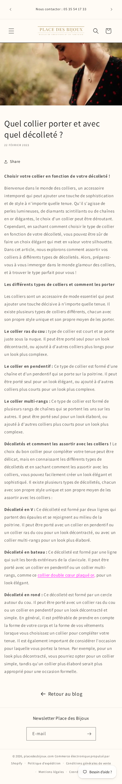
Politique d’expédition (44, 763)
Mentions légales (51, 772)
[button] (11, 31)
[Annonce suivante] (111, 9)
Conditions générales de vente (88, 763)
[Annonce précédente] (10, 9)
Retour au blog (65, 694)
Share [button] (15, 161)
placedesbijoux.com (39, 756)
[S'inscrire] (89, 734)
